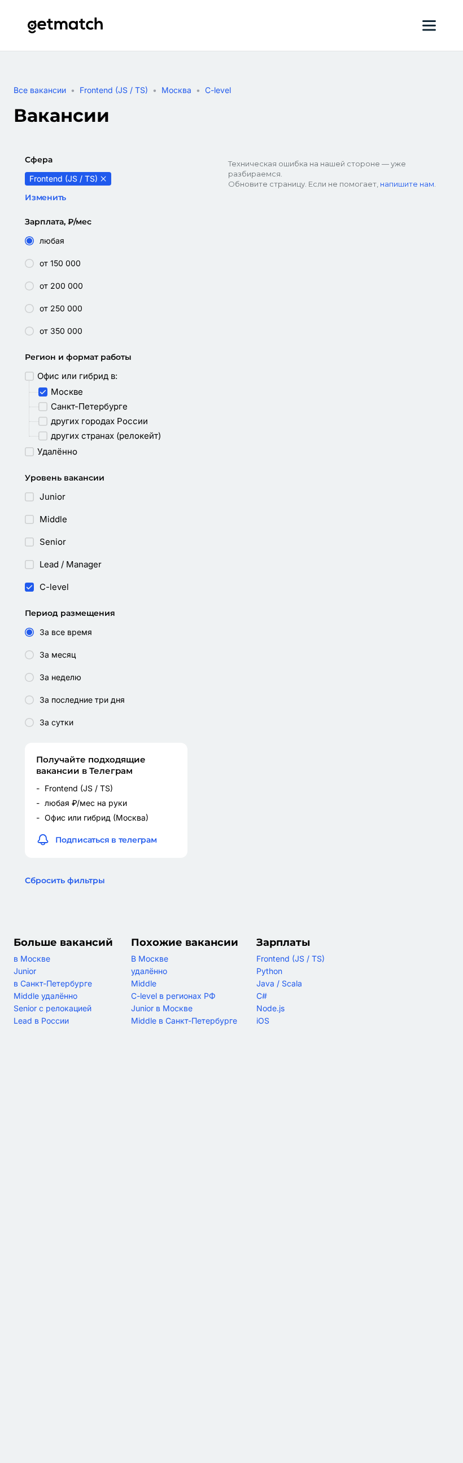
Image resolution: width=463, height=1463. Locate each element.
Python (269, 971)
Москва (176, 90)
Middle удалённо (45, 996)
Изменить (45, 197)
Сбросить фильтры (65, 880)
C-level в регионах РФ (173, 996)
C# (261, 996)
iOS (262, 1020)
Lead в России (41, 1020)
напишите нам (407, 183)
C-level (218, 90)
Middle (143, 983)
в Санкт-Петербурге (53, 983)
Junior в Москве (162, 1008)
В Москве (149, 958)
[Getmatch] (65, 25)
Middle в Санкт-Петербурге (184, 1020)
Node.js (270, 1008)
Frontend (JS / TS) (114, 90)
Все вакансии (40, 90)
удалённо (149, 971)
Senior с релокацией (52, 1008)
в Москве (32, 958)
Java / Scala (279, 983)
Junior (25, 971)
